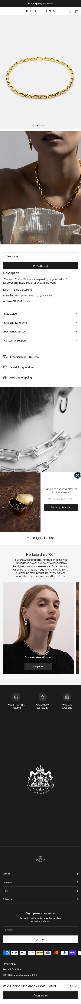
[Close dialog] (77, 475)
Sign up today (61, 507)
